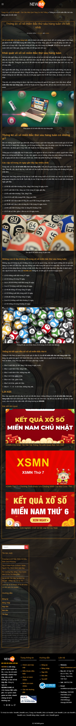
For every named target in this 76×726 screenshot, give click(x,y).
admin (47, 33)
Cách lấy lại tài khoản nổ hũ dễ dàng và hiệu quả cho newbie (14, 586)
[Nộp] (26, 547)
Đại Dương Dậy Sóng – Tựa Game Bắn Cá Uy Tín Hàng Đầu (14, 573)
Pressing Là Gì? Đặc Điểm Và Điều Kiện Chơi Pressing (14, 560)
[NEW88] (38, 4)
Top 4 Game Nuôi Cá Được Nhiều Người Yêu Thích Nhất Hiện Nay (13, 567)
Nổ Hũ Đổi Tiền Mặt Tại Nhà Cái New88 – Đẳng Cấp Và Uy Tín (13, 579)
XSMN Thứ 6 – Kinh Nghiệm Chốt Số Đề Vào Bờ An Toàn (32, 528)
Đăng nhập (45, 668)
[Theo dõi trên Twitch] (15, 705)
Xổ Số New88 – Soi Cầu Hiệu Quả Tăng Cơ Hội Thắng (29, 12)
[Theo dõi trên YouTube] (9, 705)
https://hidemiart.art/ (68, 667)
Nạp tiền (45, 672)
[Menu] (2, 4)
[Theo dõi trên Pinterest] (7, 705)
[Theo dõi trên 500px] (12, 705)
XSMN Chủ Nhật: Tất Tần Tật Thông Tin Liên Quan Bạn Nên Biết (35, 445)
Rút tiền (44, 676)
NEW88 (4, 667)
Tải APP (44, 679)
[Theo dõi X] (4, 705)
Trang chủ (4, 12)
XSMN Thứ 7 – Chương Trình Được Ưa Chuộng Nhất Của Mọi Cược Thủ (39, 486)
